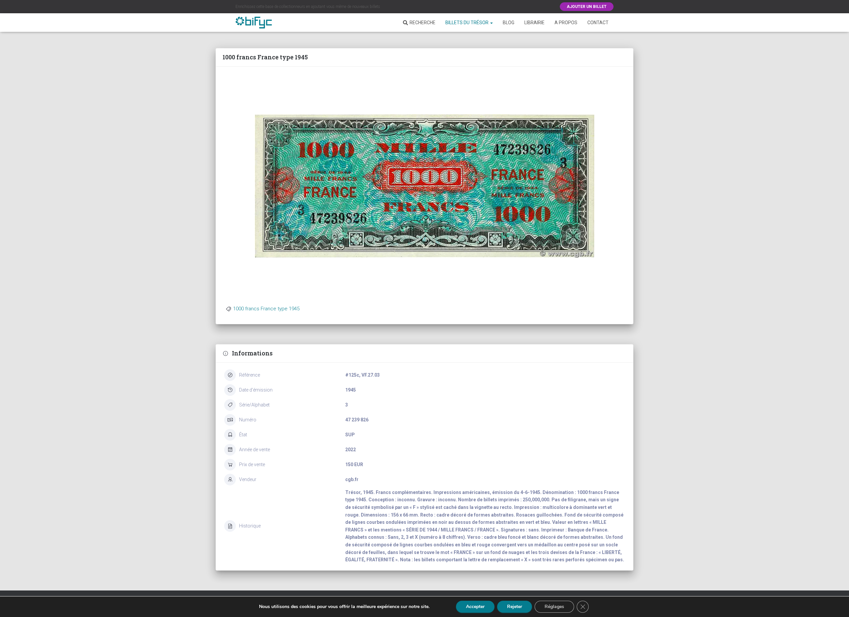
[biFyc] (253, 23)
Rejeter (514, 606)
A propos (566, 22)
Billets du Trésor (467, 22)
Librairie (534, 22)
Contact (598, 22)
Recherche (422, 22)
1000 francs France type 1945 (266, 309)
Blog (508, 22)
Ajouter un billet (587, 6)
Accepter (475, 606)
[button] (491, 22)
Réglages (554, 606)
